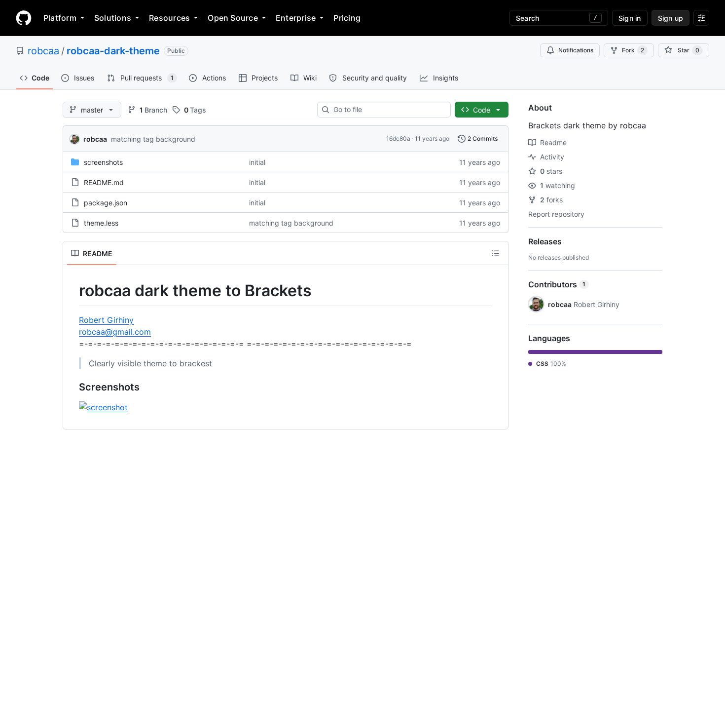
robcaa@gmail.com (115, 332)
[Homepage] (24, 18)
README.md (104, 182)
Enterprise (296, 18)
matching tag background (153, 139)
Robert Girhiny (106, 320)
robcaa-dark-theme (113, 51)
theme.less (101, 223)
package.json (105, 202)
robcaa (43, 51)
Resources (169, 18)
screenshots (103, 162)
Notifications (575, 50)
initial (257, 162)
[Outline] (495, 253)
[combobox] (387, 109)
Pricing (347, 18)
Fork (633, 50)
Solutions (112, 18)
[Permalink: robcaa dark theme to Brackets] (72, 291)
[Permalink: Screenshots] (72, 387)
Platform (59, 18)
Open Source (233, 18)
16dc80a (398, 138)
